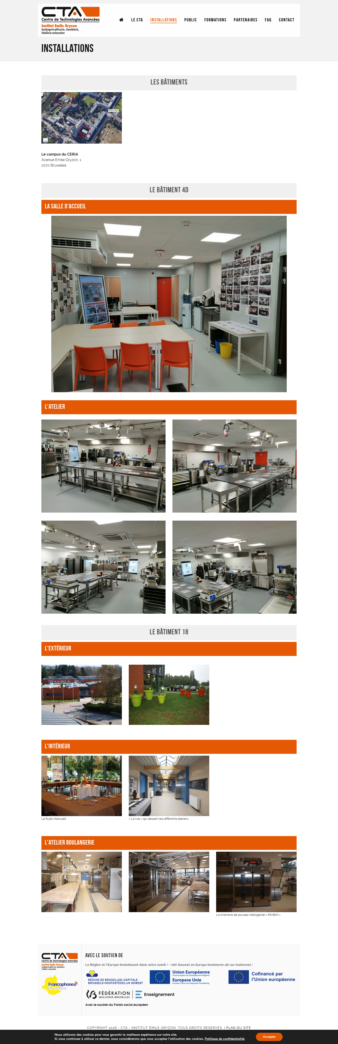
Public (190, 20)
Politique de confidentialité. (225, 1039)
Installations (163, 20)
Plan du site (238, 1028)
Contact (287, 20)
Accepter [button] (269, 1037)
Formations (215, 20)
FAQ (268, 20)
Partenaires (246, 20)
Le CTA (137, 20)
